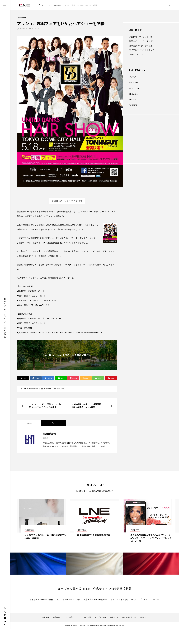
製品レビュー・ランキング (140, 41)
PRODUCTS (134, 100)
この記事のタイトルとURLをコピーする (67, 201)
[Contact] (5, 621)
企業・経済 (60, 388)
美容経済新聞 (33, 388)
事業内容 (56, 617)
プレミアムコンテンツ (139, 54)
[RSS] (5, 624)
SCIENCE (133, 105)
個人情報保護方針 (129, 617)
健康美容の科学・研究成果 (140, 46)
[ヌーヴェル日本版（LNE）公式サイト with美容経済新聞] (24, 5)
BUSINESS (47, 388)
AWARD (132, 77)
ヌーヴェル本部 (100, 617)
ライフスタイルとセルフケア (141, 50)
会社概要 (45, 617)
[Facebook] (5, 615)
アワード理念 (68, 617)
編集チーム (114, 617)
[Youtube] (5, 618)
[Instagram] (5, 608)
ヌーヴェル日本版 (84, 617)
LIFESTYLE (134, 88)
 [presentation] (169, 490)
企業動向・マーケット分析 (140, 37)
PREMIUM (133, 94)
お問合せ (143, 617)
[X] (5, 612)
